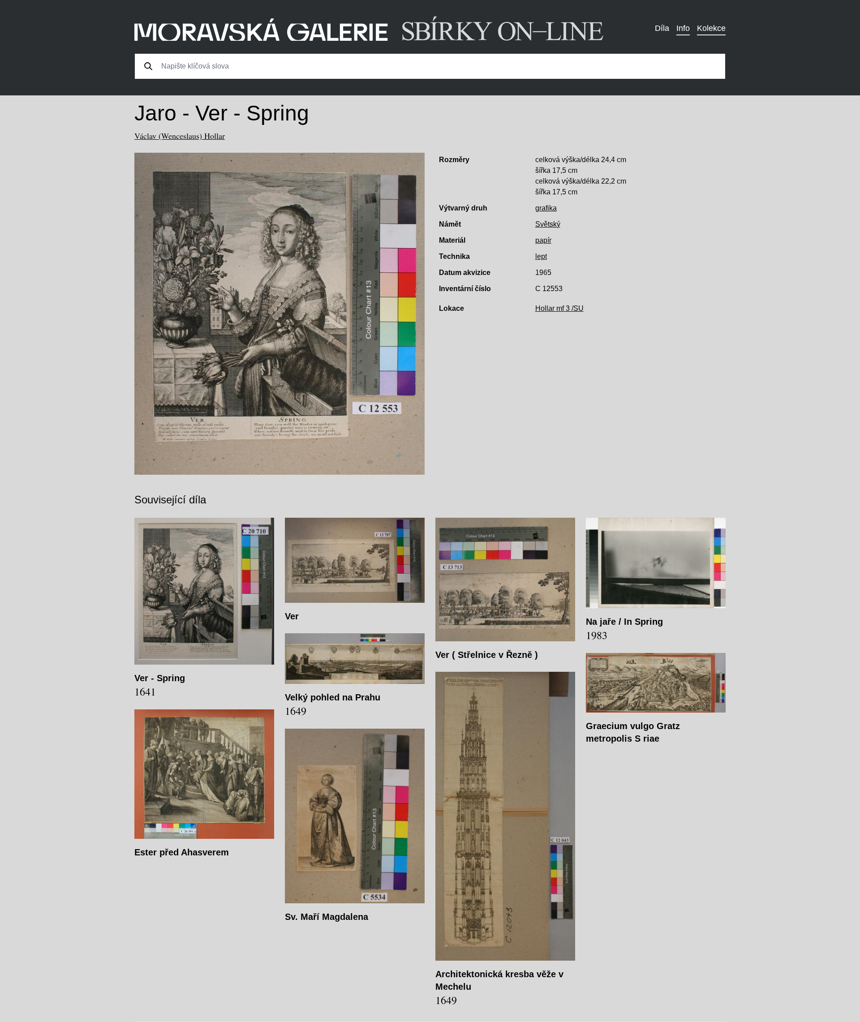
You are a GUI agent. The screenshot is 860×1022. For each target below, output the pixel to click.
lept (541, 256)
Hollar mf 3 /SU (559, 308)
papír (543, 240)
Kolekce (711, 28)
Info (683, 28)
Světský (547, 224)
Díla (662, 28)
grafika (546, 208)
